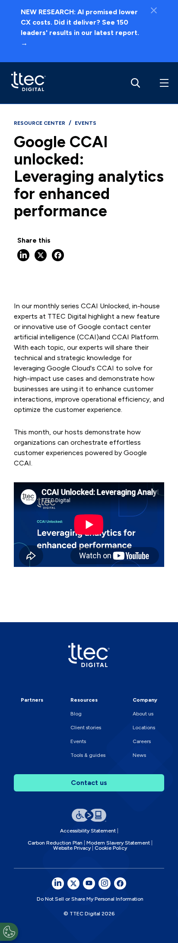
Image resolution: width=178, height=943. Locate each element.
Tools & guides (87, 755)
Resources (84, 700)
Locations (144, 728)
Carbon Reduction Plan (55, 842)
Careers (142, 741)
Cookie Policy (111, 848)
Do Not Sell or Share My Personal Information (90, 899)
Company (145, 700)
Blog (76, 714)
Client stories (85, 728)
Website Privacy (72, 848)
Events (78, 741)
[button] (162, 83)
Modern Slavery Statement (118, 842)
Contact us (89, 782)
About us (143, 714)
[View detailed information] (26, 83)
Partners (32, 700)
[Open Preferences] (9, 932)
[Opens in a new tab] (58, 883)
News (139, 755)
